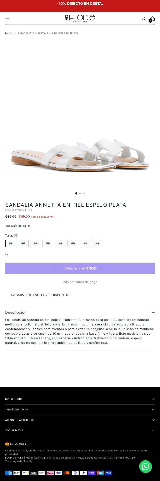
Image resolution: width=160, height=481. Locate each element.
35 (10, 243)
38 (48, 243)
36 (23, 243)
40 (73, 243)
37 (35, 243)
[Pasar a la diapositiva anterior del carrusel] (141, 373)
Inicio (8, 33)
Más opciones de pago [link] (80, 282)
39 (60, 243)
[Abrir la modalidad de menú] (7, 18)
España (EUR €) (19, 444)
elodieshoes (36, 450)
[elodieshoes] (80, 18)
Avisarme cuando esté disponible (41, 295)
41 (85, 243)
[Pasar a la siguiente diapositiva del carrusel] (151, 372)
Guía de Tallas (20, 225)
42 (97, 243)
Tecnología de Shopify (18, 461)
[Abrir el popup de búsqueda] (143, 18)
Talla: (11, 235)
